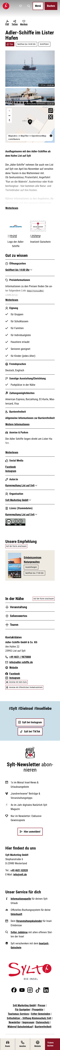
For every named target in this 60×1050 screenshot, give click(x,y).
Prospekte (37, 1009)
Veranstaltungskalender (29, 921)
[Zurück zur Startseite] (6, 6)
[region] (30, 125)
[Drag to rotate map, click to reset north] (9, 120)
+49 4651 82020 (19, 870)
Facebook (10, 466)
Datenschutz (43, 1022)
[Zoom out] (9, 115)
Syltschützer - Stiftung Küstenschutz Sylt (29, 1018)
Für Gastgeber (22, 1009)
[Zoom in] (9, 110)
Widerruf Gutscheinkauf (20, 1026)
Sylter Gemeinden (40, 1013)
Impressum (28, 1022)
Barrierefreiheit (43, 1026)
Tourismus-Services (18, 1013)
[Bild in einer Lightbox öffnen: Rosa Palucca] (30, 68)
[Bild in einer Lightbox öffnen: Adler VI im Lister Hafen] (30, 96)
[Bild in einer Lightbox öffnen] (30, 971)
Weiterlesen (11, 208)
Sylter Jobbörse (19, 932)
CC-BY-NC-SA (35, 237)
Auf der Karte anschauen (16, 546)
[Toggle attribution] (51, 136)
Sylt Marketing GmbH (24, 1005)
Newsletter (14, 1022)
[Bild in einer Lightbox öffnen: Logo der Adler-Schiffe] (16, 226)
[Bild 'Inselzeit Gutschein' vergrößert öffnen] (40, 226)
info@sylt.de (20, 874)
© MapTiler (24, 135)
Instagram (10, 471)
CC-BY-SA (50, 85)
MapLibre (12, 135)
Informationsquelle (21, 898)
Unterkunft (16, 914)
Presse (41, 1005)
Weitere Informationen (17, 424)
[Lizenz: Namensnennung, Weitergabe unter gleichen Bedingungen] (15, 524)
